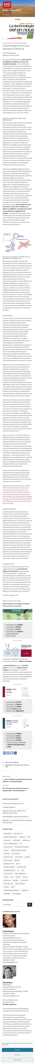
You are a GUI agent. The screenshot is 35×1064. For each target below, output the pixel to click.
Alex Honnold (18, 833)
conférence (26, 840)
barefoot (22, 837)
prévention (24, 880)
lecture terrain (8, 873)
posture (25, 877)
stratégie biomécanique (11, 890)
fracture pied (8, 860)
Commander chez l (14, 624)
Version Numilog (13, 708)
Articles (8, 762)
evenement (18, 857)
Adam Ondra (7, 833)
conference (16, 840)
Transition (7, 893)
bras (28, 837)
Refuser (17, 1055)
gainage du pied (9, 863)
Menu (18, 19)
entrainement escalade (18, 850)
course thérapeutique (11, 843)
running (6, 887)
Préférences (18, 1060)
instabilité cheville (21, 765)
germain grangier (9, 867)
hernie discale (21, 867)
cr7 (21, 843)
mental (6, 877)
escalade (6, 853)
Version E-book (11, 635)
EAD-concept (12, 10)
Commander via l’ (14, 706)
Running (16, 762)
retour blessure (20, 883)
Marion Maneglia (20, 873)
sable (12, 887)
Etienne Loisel (8, 857)
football (27, 857)
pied (6, 766)
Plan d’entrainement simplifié (12, 606)
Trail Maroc (24, 890)
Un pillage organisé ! (9, 807)
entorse (6, 850)
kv (18, 870)
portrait (18, 877)
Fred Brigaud (22, 43)
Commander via (13, 627)
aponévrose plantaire (10, 837)
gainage (16, 860)
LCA (22, 870)
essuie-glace (16, 853)
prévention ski (8, 883)
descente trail (8, 847)
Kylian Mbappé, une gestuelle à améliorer (16, 816)
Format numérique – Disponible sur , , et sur (16, 744)
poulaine (16, 880)
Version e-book (15, 711)
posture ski (7, 880)
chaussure (9, 765)
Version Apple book (12, 633)
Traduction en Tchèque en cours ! (13, 803)
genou (18, 863)
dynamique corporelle (22, 847)
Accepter (17, 1050)
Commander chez (14, 631)
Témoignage (16, 893)
